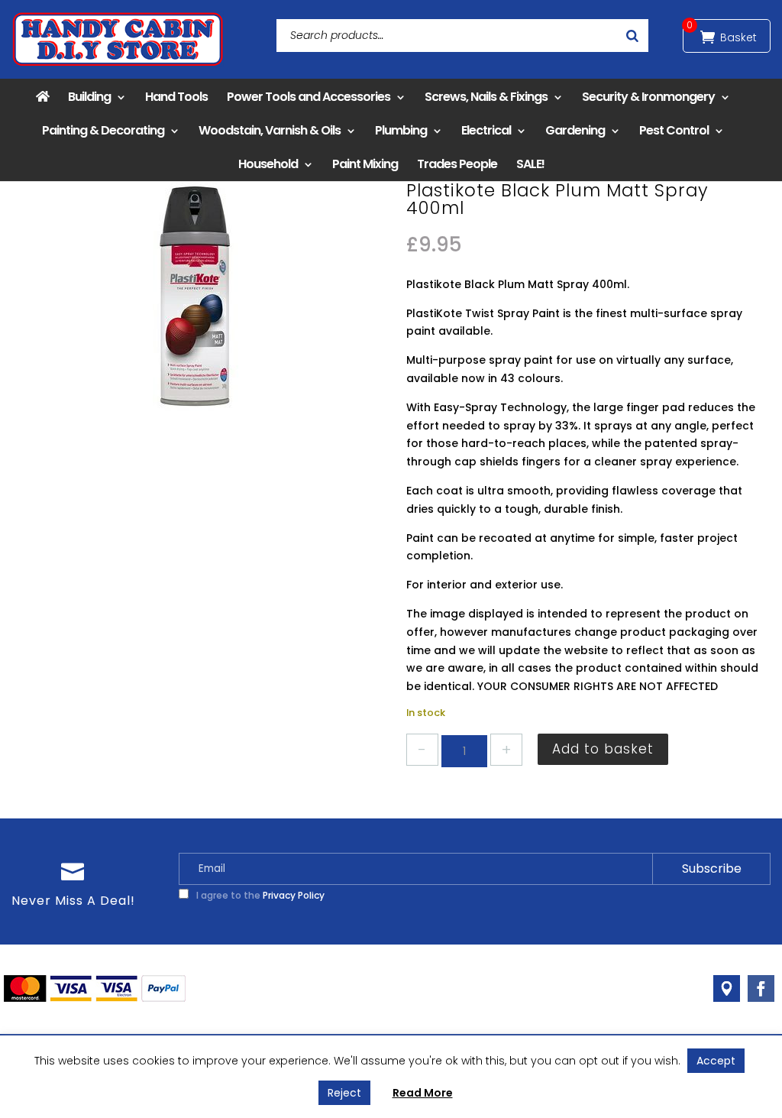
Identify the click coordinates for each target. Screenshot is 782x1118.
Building (89, 96)
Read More (423, 1092)
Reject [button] (344, 1092)
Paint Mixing (365, 164)
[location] (726, 988)
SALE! (530, 164)
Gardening (575, 130)
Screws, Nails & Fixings (486, 96)
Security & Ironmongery (648, 96)
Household (268, 164)
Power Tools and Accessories (308, 96)
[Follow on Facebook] (761, 988)
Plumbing (401, 130)
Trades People (457, 164)
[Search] (632, 35)
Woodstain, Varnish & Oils (270, 130)
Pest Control (674, 130)
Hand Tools (176, 96)
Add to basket (603, 749)
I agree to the (259, 895)
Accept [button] (715, 1060)
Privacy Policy (294, 895)
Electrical (486, 130)
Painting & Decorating (103, 130)
